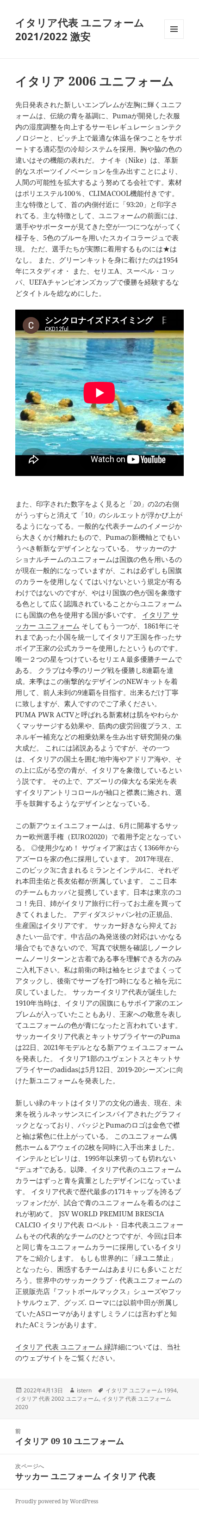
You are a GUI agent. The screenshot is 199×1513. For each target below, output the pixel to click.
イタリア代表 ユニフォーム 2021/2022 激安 (79, 29)
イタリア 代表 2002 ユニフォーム (57, 1399)
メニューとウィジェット (174, 38)
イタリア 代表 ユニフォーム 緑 (63, 1346)
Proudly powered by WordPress (56, 1501)
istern (84, 1390)
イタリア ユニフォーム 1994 (141, 1390)
